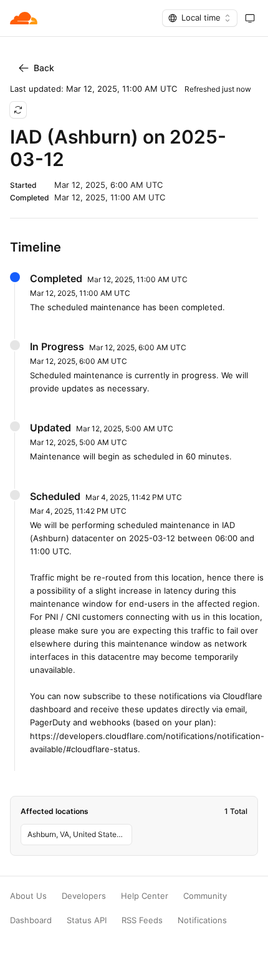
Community (205, 896)
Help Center (144, 896)
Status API (87, 920)
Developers (84, 896)
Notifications (202, 920)
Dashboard (31, 920)
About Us (28, 896)
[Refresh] (18, 110)
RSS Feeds (142, 920)
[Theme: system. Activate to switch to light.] (250, 18)
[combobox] (200, 18)
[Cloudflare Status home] (23, 18)
